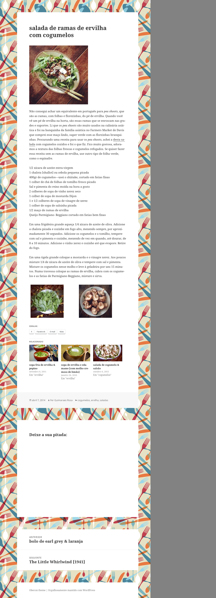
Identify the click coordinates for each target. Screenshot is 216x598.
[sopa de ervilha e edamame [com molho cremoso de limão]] (75, 353)
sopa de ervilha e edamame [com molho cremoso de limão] (75, 368)
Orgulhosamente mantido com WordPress (71, 590)
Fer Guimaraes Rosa (61, 400)
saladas (104, 400)
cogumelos (84, 400)
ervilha (95, 400)
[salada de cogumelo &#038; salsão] (107, 353)
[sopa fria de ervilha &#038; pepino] (43, 353)
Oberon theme (37, 590)
